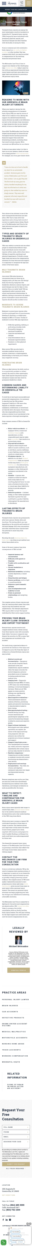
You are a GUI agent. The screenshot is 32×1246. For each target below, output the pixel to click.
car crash (16, 50)
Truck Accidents (11, 1050)
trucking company (14, 433)
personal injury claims (22, 809)
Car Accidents (10, 1012)
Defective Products (13, 1018)
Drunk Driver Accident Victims (14, 1024)
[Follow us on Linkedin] (7, 1220)
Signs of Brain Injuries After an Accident (15, 1086)
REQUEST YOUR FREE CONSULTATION (16, 9)
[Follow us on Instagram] (10, 1220)
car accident (15, 439)
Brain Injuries (10, 1005)
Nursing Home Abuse (13, 1044)
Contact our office (11, 68)
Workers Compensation (15, 1056)
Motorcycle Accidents (15, 1038)
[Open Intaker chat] (12, 1245)
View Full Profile (18, 970)
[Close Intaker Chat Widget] (30, 1224)
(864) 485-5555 (17, 1205)
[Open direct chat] (27, 1224)
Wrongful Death (11, 1062)
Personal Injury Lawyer (15, 999)
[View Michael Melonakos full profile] (18, 944)
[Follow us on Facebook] (3, 1220)
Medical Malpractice (14, 1032)
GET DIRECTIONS (8, 1195)
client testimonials (22, 153)
